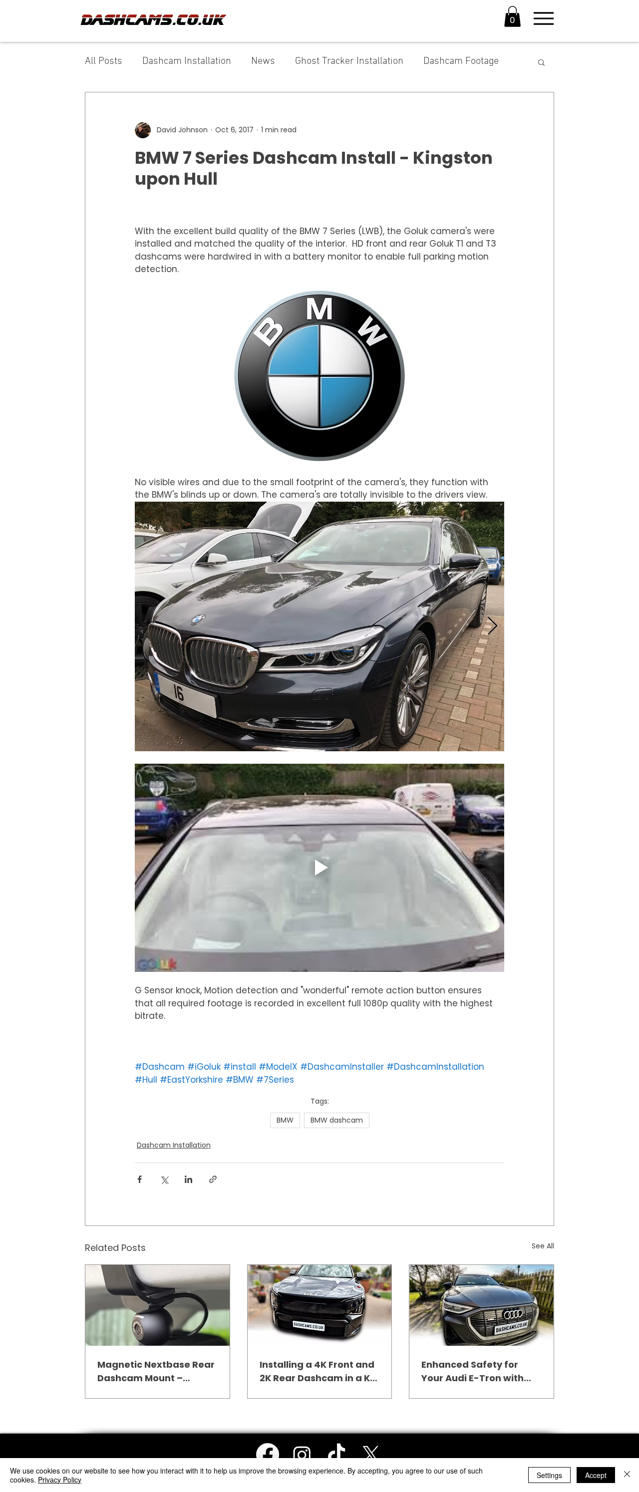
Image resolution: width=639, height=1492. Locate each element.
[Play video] (319, 867)
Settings (549, 1475)
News (263, 61)
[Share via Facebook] (139, 1179)
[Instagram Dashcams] (302, 1454)
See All (543, 1246)
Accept (596, 1475)
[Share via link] (213, 1179)
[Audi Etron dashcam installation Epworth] (481, 1305)
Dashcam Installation (186, 61)
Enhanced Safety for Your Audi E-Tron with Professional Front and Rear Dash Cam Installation (475, 1371)
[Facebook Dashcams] (267, 1454)
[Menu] (543, 18)
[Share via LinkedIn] (188, 1179)
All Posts (103, 61)
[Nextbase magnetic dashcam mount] (157, 1305)
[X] (370, 1454)
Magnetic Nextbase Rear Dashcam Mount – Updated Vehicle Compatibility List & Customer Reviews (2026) (156, 1371)
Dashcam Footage (461, 61)
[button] (512, 16)
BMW (285, 1120)
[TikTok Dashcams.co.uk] (336, 1454)
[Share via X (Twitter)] (164, 1179)
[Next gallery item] (492, 626)
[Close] (627, 1475)
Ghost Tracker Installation (349, 61)
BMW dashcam (337, 1120)
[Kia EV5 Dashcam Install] (320, 1305)
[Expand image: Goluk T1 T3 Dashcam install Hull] (319, 626)
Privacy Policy (59, 1480)
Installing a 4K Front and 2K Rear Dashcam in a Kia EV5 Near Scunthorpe (319, 1371)
